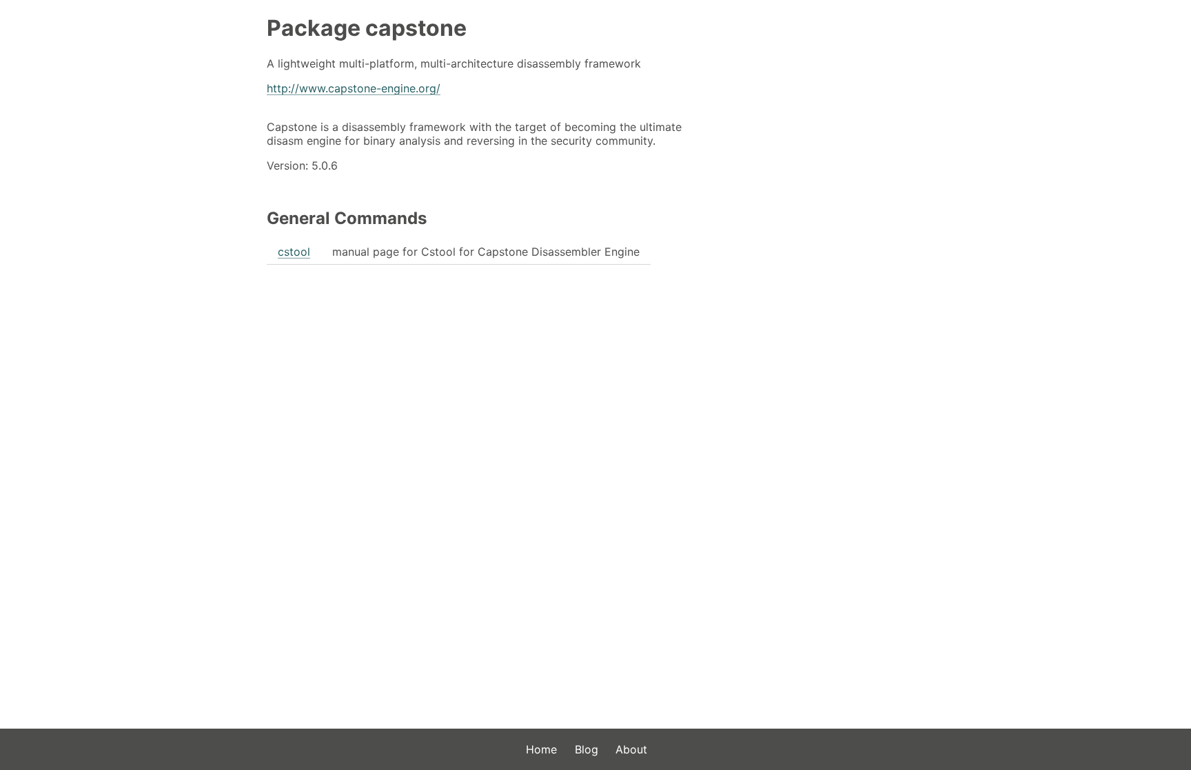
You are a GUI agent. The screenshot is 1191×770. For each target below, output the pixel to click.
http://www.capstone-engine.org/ (353, 88)
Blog (586, 749)
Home (541, 749)
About (631, 749)
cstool (294, 252)
